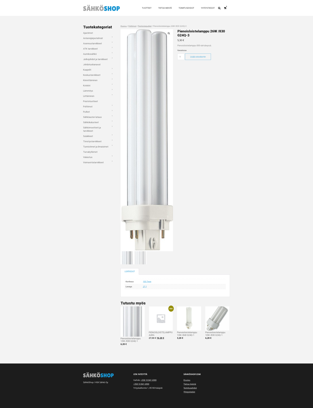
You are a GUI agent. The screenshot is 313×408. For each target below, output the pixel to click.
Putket (86, 112)
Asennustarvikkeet (92, 43)
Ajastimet (88, 33)
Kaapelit (87, 69)
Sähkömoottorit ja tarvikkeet (92, 129)
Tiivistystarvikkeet (92, 141)
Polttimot (87, 106)
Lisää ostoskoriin (198, 56)
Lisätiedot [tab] (130, 271)
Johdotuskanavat (92, 64)
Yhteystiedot (208, 8)
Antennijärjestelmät (93, 38)
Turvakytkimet (90, 152)
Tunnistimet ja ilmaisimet (95, 146)
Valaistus (87, 157)
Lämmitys (88, 90)
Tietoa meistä (165, 8)
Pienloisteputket (144, 26)
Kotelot (86, 85)
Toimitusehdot (186, 8)
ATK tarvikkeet (90, 48)
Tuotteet (146, 8)
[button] (169, 33)
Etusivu (124, 26)
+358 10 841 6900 (148, 380)
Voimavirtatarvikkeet (93, 162)
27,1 (145, 286)
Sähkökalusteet (91, 122)
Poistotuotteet (90, 101)
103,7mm (147, 281)
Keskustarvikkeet (91, 75)
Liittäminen (88, 96)
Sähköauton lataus (92, 117)
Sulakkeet (88, 136)
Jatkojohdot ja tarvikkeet (95, 59)
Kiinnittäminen (90, 80)
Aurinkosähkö (90, 54)
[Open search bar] (219, 8)
